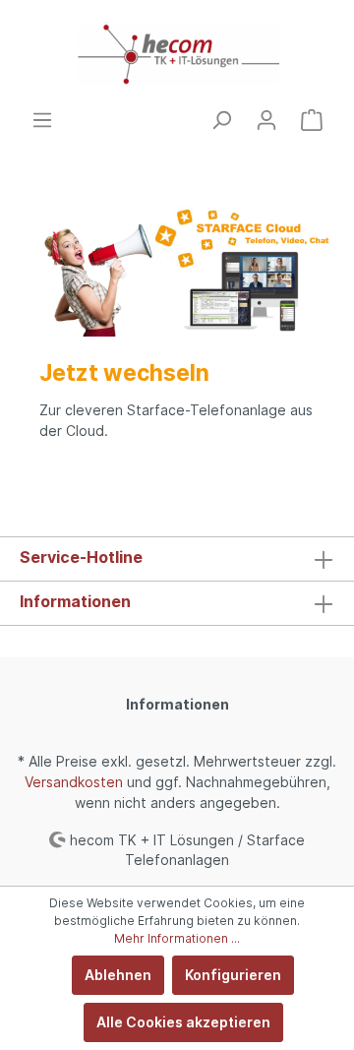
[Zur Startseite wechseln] (177, 55)
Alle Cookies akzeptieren (183, 1022)
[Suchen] (221, 120)
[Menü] (42, 120)
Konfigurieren (233, 974)
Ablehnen (118, 974)
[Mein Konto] (266, 120)
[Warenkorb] (311, 120)
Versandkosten (74, 781)
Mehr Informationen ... (177, 938)
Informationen (75, 601)
